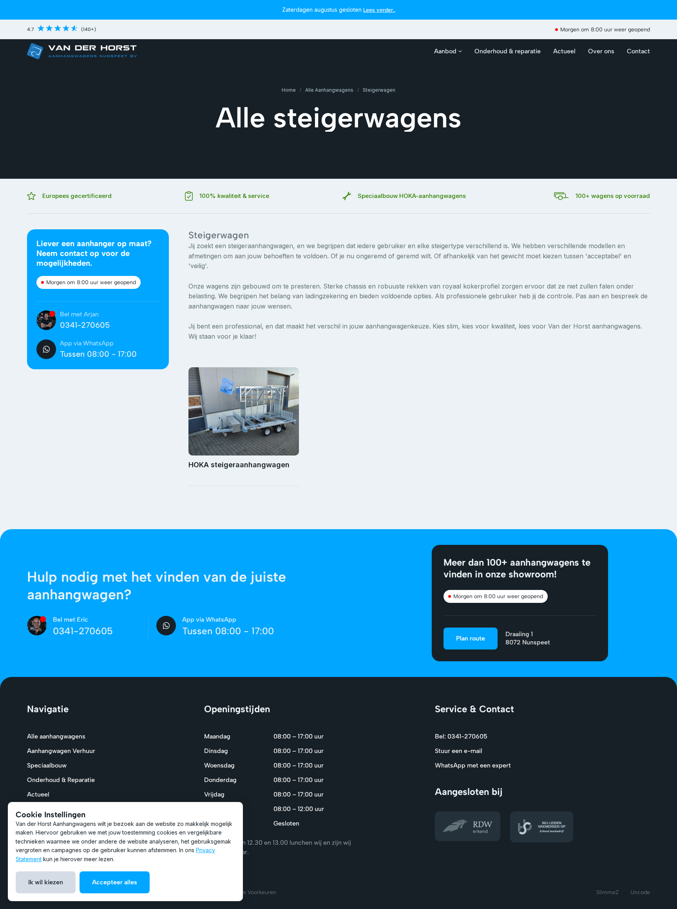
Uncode (640, 892)
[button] (448, 51)
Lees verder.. (379, 10)
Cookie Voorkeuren (252, 892)
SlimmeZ (607, 892)
